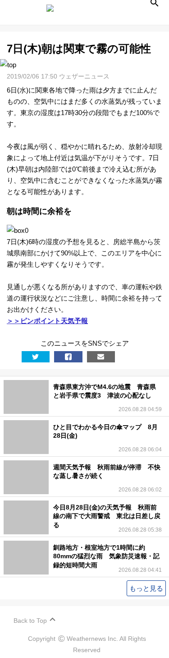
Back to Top (30, 620)
